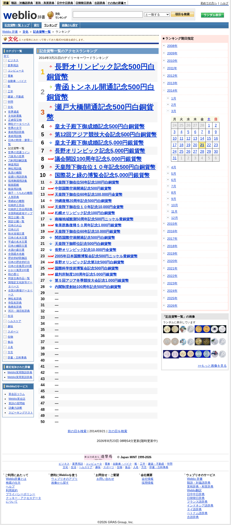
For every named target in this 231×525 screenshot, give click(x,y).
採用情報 (147, 482)
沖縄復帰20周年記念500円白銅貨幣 (83, 201)
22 (209, 145)
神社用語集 (15, 168)
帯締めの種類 (16, 201)
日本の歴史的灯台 (19, 262)
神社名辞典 (15, 298)
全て (6, 56)
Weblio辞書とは (16, 479)
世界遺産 (13, 111)
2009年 (172, 53)
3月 (173, 111)
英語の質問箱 (17, 403)
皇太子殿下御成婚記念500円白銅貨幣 (100, 126)
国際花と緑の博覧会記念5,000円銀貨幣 (102, 175)
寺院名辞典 (15, 302)
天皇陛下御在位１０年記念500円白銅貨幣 (105, 167)
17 (175, 145)
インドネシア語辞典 (200, 505)
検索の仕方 (13, 482)
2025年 (172, 298)
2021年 (172, 268)
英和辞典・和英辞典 (200, 486)
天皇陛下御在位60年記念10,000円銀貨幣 (87, 231)
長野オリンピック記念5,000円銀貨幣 (100, 151)
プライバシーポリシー (20, 494)
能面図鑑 (13, 184)
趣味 (10, 326)
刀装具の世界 (16, 156)
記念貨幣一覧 (42, 31)
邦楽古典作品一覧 (19, 278)
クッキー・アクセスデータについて (23, 500)
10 (175, 138)
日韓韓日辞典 (84, 3)
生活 (10, 316)
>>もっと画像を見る (212, 365)
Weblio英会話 (17, 398)
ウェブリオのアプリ (64, 479)
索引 (36, 25)
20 (195, 145)
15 (209, 138)
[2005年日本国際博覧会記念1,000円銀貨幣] (218, 332)
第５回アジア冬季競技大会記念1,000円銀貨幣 (92, 280)
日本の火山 (15, 225)
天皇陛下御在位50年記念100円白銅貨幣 (87, 182)
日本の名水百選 (17, 237)
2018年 (172, 246)
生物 (10, 336)
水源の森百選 (16, 249)
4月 (173, 167)
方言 (10, 352)
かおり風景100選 (18, 270)
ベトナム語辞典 (197, 513)
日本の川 (13, 229)
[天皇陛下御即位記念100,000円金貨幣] (202, 344)
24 (175, 151)
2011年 (172, 68)
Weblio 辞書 (10, 31)
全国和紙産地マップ (20, 213)
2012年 (172, 75)
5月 (173, 173)
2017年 (172, 238)
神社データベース (19, 123)
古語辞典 (99, 3)
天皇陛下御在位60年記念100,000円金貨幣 (88, 194)
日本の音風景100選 (20, 266)
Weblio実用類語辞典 (19, 372)
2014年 (172, 90)
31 (175, 158)
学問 (10, 101)
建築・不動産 (16, 96)
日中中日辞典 (65, 3)
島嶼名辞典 (15, 306)
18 (181, 145)
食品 (10, 342)
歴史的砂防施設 (17, 258)
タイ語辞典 (194, 509)
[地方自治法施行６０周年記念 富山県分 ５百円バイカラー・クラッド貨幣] (171, 344)
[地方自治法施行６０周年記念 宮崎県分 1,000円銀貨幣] (187, 332)
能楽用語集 (15, 188)
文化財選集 (15, 115)
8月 (173, 192)
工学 (10, 91)
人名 (10, 347)
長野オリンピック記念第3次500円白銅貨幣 (89, 262)
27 (195, 151)
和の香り (13, 274)
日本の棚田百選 (17, 245)
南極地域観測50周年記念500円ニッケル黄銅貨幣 (94, 219)
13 (195, 138)
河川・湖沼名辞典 (19, 310)
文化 (25, 31)
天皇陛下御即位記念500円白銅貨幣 (83, 244)
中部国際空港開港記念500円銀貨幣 (83, 188)
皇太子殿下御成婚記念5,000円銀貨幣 (99, 142)
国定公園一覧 (16, 221)
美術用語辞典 (16, 132)
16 (216, 138)
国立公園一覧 (16, 217)
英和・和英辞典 (44, 3)
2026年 (172, 305)
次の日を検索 (117, 431)
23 (216, 145)
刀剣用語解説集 (17, 160)
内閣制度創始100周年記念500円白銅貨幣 (88, 287)
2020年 (172, 261)
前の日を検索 (77, 431)
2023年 (172, 283)
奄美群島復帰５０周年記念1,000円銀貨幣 (88, 225)
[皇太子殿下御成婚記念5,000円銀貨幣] (171, 357)
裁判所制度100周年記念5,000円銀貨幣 (86, 274)
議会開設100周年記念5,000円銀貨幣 (98, 159)
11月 (174, 211)
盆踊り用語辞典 (17, 176)
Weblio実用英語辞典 (19, 377)
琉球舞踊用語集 (17, 180)
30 (216, 151)
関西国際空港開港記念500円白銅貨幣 (85, 237)
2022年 (172, 276)
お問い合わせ (105, 479)
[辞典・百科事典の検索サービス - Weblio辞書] (24, 18)
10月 (174, 205)
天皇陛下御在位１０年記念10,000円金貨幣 (89, 207)
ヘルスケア (14, 321)
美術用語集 (15, 136)
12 (188, 138)
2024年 (172, 291)
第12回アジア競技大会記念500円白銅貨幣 (106, 134)
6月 (173, 180)
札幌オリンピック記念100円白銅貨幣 (85, 213)
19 (188, 145)
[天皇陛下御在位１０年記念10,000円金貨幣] (187, 356)
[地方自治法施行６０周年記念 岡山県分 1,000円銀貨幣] (218, 344)
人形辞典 (13, 197)
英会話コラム (17, 394)
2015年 (172, 223)
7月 (173, 186)
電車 (10, 75)
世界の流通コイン (19, 152)
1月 (173, 98)
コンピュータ (16, 70)
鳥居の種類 (15, 172)
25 (181, 151)
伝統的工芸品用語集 (20, 209)
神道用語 (13, 164)
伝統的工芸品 (16, 205)
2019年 (172, 253)
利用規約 (12, 490)
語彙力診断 (15, 407)
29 (209, 151)
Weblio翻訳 (194, 490)
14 (202, 138)
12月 (174, 218)
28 (202, 151)
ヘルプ (224, 3)
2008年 (172, 46)
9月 (173, 199)
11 (181, 138)
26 (188, 151)
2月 (173, 105)
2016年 (172, 231)
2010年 (172, 61)
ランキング (50, 25)
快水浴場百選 (16, 233)
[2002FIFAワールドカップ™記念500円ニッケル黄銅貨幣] (171, 332)
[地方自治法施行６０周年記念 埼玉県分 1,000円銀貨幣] (187, 345)
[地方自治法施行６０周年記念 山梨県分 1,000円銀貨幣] (218, 357)
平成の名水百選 (17, 241)
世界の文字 (15, 128)
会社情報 (147, 479)
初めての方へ (209, 3)
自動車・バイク (17, 81)
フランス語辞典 (197, 501)
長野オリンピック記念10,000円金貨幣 (85, 250)
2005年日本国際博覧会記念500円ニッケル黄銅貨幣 (96, 256)
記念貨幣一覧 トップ (17, 25)
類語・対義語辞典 (22, 3)
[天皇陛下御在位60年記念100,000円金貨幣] (202, 332)
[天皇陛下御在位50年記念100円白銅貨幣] (202, 356)
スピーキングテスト (21, 412)
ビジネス (13, 60)
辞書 (6, 3)
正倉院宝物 (15, 119)
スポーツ (13, 331)
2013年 (172, 83)
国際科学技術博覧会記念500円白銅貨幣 (87, 268)
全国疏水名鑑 (16, 254)
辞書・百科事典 (17, 357)
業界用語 (13, 65)
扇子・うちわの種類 (20, 193)
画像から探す (70, 25)
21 (202, 145)
